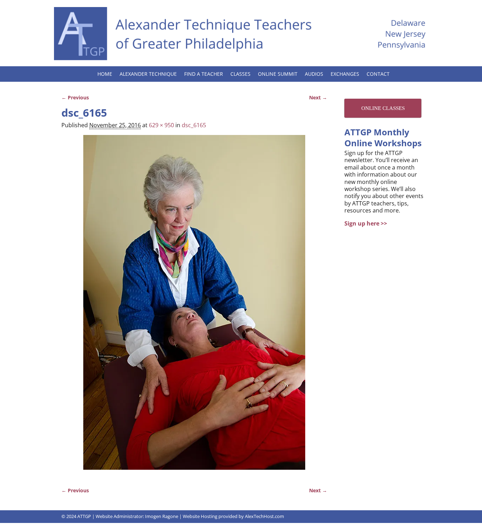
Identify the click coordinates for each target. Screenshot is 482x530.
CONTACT (378, 73)
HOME (104, 73)
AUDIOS (314, 73)
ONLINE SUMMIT (277, 73)
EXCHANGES (345, 73)
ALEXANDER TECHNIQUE (148, 73)
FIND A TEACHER (203, 73)
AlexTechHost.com (264, 516)
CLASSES (240, 73)
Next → (318, 97)
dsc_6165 (194, 125)
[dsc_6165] (194, 306)
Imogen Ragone (161, 516)
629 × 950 (161, 125)
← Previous (75, 97)
